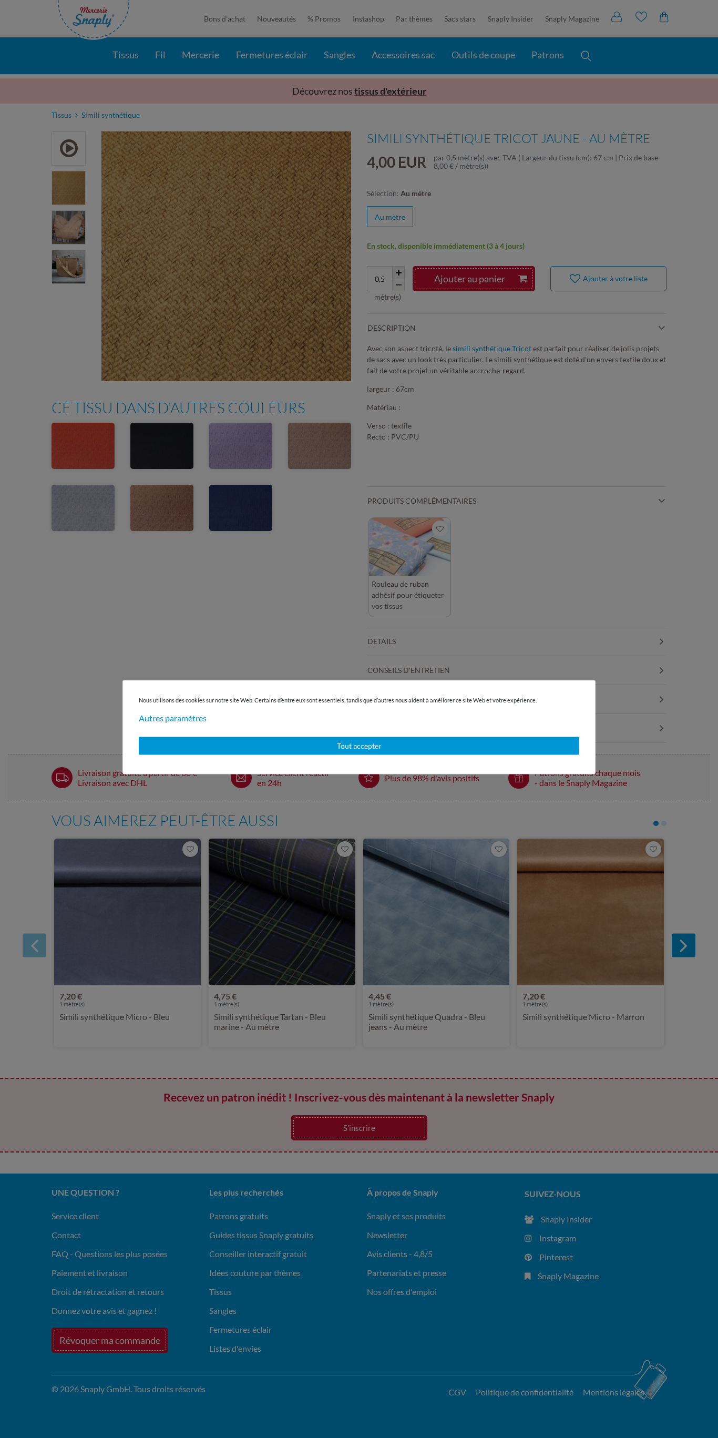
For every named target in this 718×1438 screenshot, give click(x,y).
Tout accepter (359, 745)
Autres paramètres (173, 718)
